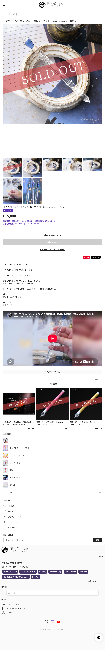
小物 (11, 470)
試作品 (12, 485)
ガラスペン (14, 441)
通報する (98, 379)
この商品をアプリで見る (52, 372)
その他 (12, 492)
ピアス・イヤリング (18, 455)
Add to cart (52, 242)
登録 (97, 540)
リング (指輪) (15, 463)
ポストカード (15, 478)
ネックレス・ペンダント (20, 448)
